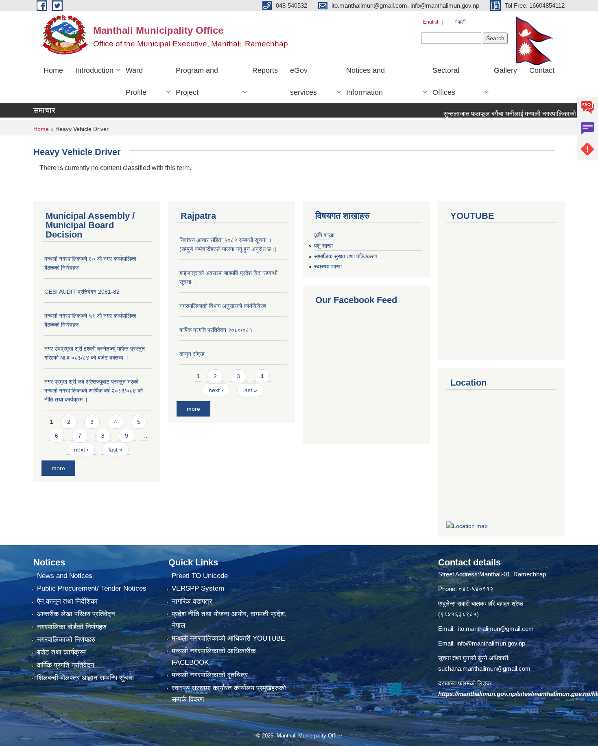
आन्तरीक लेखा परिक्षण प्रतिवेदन (76, 614)
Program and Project (197, 81)
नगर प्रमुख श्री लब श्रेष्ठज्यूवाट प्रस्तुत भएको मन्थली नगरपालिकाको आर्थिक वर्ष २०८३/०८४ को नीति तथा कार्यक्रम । (93, 390)
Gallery (505, 70)
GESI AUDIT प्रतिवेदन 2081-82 (82, 291)
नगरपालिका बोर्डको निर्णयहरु (72, 627)
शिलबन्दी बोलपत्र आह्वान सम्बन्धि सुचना (85, 678)
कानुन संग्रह (192, 354)
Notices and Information (365, 81)
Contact (541, 70)
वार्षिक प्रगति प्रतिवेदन (65, 665)
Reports (265, 70)
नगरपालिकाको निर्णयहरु (66, 639)
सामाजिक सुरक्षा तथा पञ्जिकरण (345, 256)
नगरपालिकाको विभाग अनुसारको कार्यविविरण (222, 306)
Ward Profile (136, 81)
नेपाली (460, 22)
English (431, 22)
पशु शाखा (323, 245)
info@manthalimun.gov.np (490, 643)
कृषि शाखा (324, 235)
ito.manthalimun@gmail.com (496, 628)
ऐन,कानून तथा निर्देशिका (67, 601)
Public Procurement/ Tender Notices (91, 588)
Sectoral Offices (445, 81)
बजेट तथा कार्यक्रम (61, 652)
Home (53, 70)
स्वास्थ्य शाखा (328, 266)
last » (115, 449)
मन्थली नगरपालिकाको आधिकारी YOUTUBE (228, 638)
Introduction (94, 70)
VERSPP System (198, 588)
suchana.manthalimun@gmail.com (484, 668)
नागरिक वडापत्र (192, 601)
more (58, 468)
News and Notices (64, 576)
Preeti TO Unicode (200, 576)
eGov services (303, 81)
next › (81, 449)
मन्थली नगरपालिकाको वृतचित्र (210, 675)
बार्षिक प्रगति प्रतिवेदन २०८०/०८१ (215, 330)
